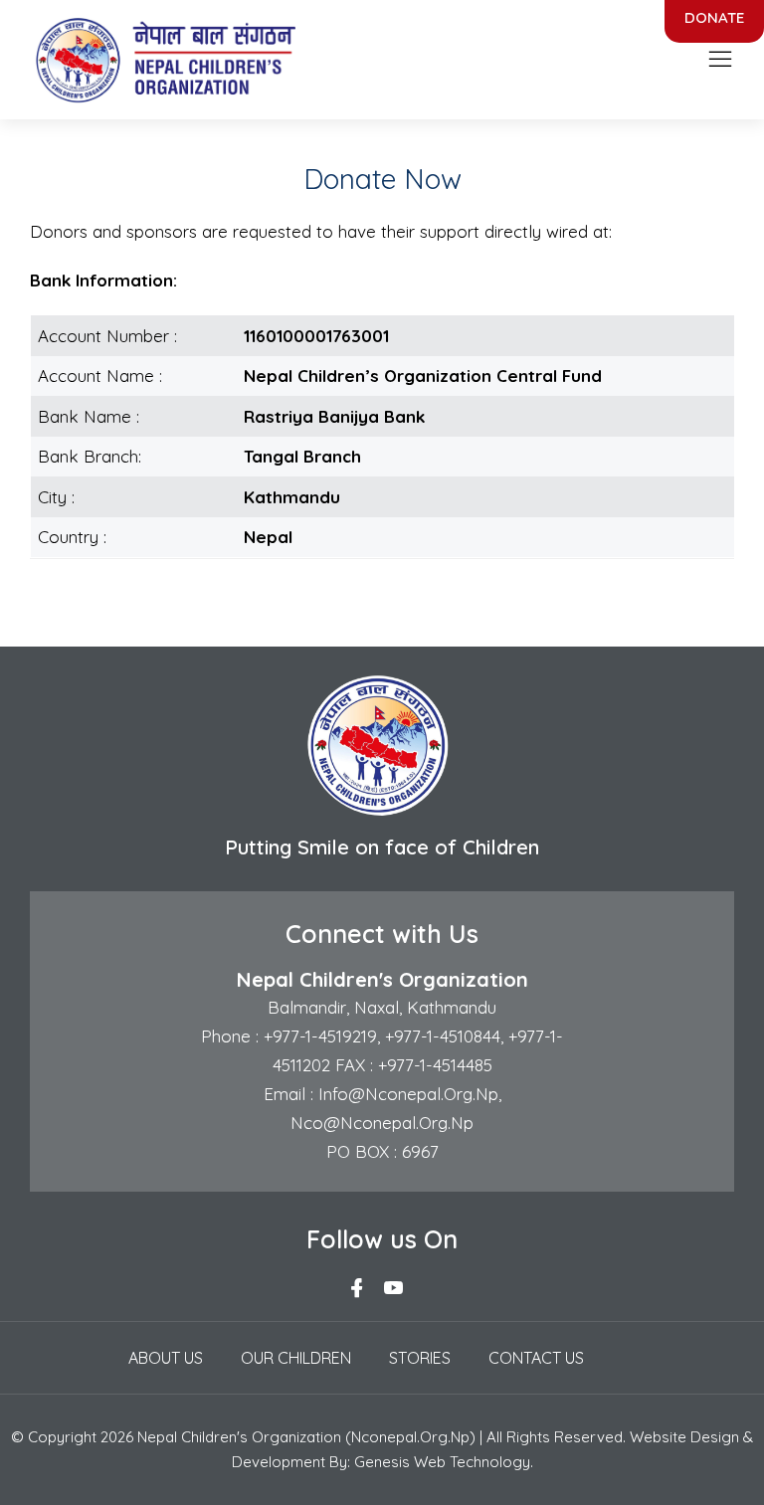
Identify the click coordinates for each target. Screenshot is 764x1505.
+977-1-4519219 (318, 1036)
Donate (714, 17)
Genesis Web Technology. (443, 1461)
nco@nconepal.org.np (382, 1122)
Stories (420, 1358)
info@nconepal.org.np (405, 1093)
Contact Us (536, 1358)
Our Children (296, 1358)
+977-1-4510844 (442, 1036)
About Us (165, 1358)
